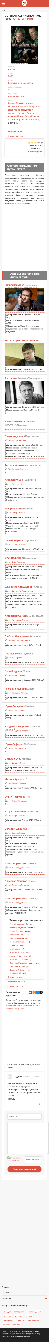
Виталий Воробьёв (17, 96)
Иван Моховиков (16, 110)
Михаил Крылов (14, 779)
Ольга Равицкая (17, 924)
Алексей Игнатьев (17, 952)
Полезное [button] (6, 1298)
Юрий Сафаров (14, 744)
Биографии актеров (30, 1331)
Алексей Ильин (16, 116)
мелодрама (18, 1312)
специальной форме (15, 1009)
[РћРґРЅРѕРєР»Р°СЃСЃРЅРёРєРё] (34, 992)
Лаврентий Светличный (20, 970)
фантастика (33, 1320)
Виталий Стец (13, 758)
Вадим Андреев (14, 436)
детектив (18, 1316)
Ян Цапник (34, 106)
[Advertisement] (24, 237)
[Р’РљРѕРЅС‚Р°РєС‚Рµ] (30, 992)
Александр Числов (16, 863)
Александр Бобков (16, 898)
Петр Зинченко (16, 938)
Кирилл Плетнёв (16, 103)
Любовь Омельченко (17, 636)
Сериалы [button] (6, 1293)
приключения (9, 1320)
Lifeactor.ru (7, 1334)
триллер (6, 1324)
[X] (41, 992)
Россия (11, 69)
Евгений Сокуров (17, 966)
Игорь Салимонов (15, 811)
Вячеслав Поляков (16, 881)
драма (29, 83)
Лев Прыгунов (13, 653)
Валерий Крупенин (18, 928)
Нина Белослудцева (18, 942)
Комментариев (35, 151)
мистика (28, 1316)
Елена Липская (16, 931)
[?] (27, 779)
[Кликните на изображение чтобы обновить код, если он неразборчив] (15, 1159)
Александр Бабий (17, 935)
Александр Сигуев (16, 615)
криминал (7, 1316)
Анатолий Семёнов (18, 956)
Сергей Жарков (16, 119)
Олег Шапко (15, 949)
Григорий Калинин (16, 688)
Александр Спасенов (19, 959)
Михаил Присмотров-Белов (21, 340)
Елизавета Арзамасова (18, 586)
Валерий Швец (13, 829)
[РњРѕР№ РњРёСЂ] (38, 992)
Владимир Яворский (17, 726)
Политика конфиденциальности (16, 1336)
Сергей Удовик (13, 671)
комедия (7, 1312)
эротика (16, 1324)
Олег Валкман (32, 119)
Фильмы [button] (5, 1287)
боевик (11, 83)
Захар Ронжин (32, 116)
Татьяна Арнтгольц (27, 113)
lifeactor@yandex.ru (30, 1334)
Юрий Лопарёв (14, 706)
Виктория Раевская (18, 963)
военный (20, 83)
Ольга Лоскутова (15, 796)
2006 (10, 76)
